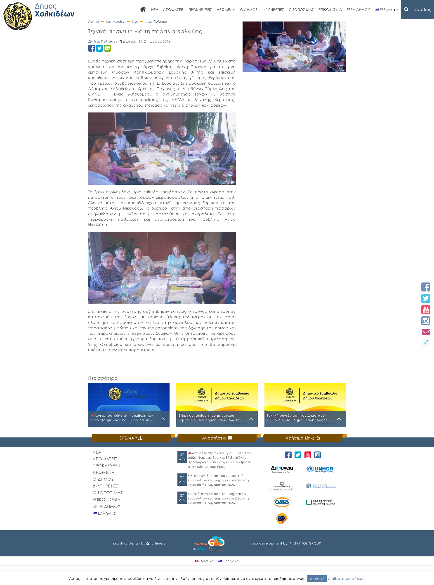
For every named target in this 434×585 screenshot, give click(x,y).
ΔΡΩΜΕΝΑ (226, 9)
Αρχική (93, 21)
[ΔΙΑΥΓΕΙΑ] (283, 469)
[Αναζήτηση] (406, 9)
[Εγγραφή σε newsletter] (426, 332)
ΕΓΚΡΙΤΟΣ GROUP (307, 543)
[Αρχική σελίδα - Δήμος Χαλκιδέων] (39, 16)
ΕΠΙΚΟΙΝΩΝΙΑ (330, 9)
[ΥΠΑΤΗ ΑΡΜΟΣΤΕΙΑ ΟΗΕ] (321, 469)
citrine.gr (159, 543)
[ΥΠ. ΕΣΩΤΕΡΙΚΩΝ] (283, 486)
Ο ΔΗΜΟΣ (249, 9)
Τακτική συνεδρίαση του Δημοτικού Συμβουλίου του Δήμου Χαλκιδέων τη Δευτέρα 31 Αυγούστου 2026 (218, 498)
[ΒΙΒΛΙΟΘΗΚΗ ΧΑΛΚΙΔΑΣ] (321, 502)
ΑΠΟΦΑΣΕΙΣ (173, 9)
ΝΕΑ (154, 9)
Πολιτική (160, 21)
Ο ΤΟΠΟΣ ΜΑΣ (301, 9)
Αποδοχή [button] (317, 578)
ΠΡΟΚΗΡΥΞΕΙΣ (200, 9)
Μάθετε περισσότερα (346, 578)
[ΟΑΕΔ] (283, 502)
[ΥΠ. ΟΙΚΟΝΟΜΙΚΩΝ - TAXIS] (321, 486)
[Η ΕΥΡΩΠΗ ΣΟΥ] (283, 519)
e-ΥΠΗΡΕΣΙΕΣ (273, 9)
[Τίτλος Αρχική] (143, 9)
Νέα (135, 21)
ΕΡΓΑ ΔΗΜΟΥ (358, 9)
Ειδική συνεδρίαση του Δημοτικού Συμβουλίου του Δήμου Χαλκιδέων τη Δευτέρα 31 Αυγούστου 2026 (218, 480)
